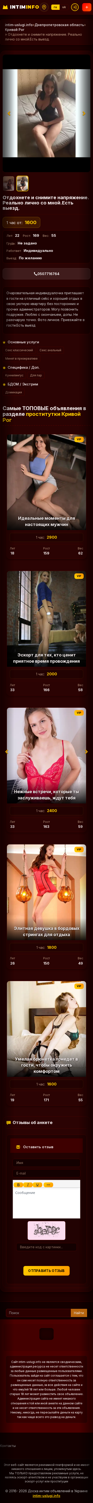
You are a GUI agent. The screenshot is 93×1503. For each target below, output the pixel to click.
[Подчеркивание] (37, 1184)
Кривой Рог (14, 30)
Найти (79, 1313)
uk (64, 7)
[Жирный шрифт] (18, 1184)
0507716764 (48, 273)
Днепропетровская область (59, 25)
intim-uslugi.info (19, 25)
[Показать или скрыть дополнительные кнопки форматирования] (48, 1184)
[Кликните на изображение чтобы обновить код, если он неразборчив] (46, 1230)
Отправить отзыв (46, 1271)
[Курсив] (28, 1184)
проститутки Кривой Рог (42, 417)
